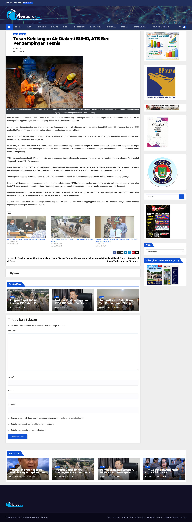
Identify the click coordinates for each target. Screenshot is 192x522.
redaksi (32, 476)
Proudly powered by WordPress (16, 517)
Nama (11, 377)
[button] (180, 27)
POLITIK (55, 27)
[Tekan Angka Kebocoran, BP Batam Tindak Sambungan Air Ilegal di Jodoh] (72, 227)
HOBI (65, 27)
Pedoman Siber (140, 517)
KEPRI (18, 27)
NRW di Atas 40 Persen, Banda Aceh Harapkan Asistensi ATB (26, 239)
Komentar (12, 331)
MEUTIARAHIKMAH (160, 27)
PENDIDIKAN (79, 27)
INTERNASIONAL (140, 27)
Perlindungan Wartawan (171, 517)
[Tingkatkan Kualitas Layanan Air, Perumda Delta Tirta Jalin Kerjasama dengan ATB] (116, 227)
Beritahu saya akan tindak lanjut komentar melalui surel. (33, 424)
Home (109, 517)
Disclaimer (116, 517)
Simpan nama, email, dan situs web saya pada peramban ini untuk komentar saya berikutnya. (47, 418)
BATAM (16, 34)
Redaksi (183, 517)
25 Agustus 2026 (18, 476)
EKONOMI (42, 27)
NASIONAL (111, 27)
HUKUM (30, 27)
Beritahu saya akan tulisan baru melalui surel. (28, 430)
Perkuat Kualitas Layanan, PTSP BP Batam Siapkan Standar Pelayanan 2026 (71, 303)
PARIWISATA (96, 27)
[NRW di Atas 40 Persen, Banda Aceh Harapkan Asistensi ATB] (28, 227)
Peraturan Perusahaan (154, 517)
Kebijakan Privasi (127, 517)
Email (10, 391)
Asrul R (18, 48)
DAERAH (124, 27)
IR (24, 307)
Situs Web (12, 404)
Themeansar (44, 517)
